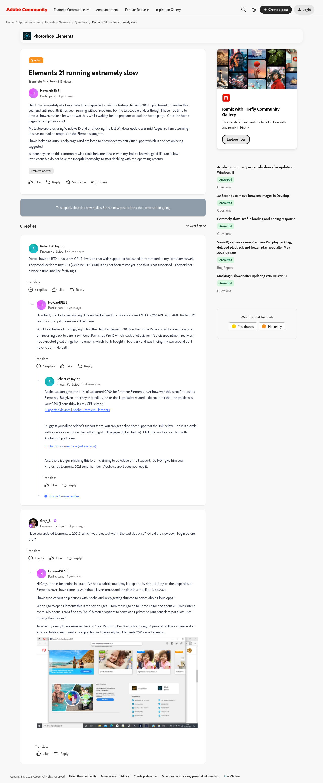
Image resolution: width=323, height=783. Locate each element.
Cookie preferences (146, 776)
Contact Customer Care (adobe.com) (70, 446)
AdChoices (233, 776)
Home (10, 22)
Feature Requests (137, 9)
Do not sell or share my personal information (190, 776)
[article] (113, 268)
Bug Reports (225, 267)
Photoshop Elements (57, 22)
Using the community (83, 776)
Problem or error (41, 171)
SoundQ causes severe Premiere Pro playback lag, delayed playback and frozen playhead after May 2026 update (254, 247)
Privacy (125, 776)
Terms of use (108, 776)
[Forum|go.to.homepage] (27, 10)
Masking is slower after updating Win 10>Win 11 (252, 276)
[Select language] (254, 10)
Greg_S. (45, 520)
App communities (29, 22)
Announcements (107, 9)
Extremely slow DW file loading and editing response (256, 219)
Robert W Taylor (52, 246)
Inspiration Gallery (168, 9)
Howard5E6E (49, 90)
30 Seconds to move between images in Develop (253, 195)
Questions (81, 22)
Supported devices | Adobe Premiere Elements (77, 410)
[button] (276, 10)
